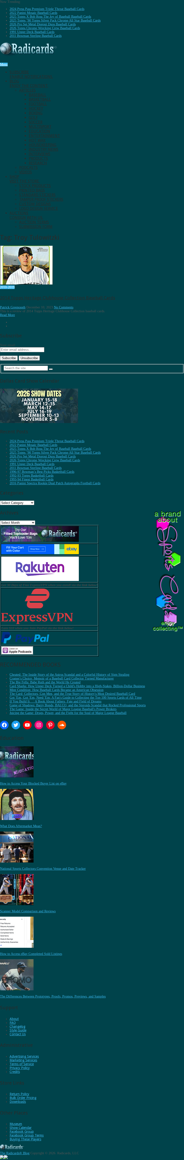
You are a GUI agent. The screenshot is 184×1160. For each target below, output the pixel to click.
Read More (7, 315)
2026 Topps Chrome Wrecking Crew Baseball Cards (45, 28)
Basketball (40, 99)
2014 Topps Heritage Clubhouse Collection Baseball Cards (57, 297)
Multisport (40, 126)
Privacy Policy (20, 1068)
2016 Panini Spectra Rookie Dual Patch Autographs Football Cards (55, 483)
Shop (25, 179)
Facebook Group (22, 1131)
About (14, 1019)
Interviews (39, 154)
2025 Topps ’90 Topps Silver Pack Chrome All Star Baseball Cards (55, 20)
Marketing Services (23, 1060)
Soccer (35, 122)
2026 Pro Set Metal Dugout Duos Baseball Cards (43, 24)
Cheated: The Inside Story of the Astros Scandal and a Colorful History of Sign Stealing (69, 674)
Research (38, 163)
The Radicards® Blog (14, 1153)
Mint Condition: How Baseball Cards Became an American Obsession (57, 690)
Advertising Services (24, 1056)
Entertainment (44, 136)
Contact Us (18, 1034)
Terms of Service (22, 1064)
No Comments (63, 307)
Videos (25, 172)
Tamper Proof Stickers (41, 199)
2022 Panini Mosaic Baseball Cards (33, 13)
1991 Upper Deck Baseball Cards (32, 32)
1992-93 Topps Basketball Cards (31, 475)
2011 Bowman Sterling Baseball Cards (36, 36)
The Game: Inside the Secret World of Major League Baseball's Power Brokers (63, 709)
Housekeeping (42, 145)
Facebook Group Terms (27, 1135)
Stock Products (35, 186)
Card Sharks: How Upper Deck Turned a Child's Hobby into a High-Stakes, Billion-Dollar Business (77, 686)
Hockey (36, 108)
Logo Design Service (38, 208)
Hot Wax (37, 140)
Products (38, 158)
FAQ (13, 1023)
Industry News (43, 149)
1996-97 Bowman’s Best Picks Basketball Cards (42, 472)
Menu (4, 64)
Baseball (37, 95)
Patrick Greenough (12, 307)
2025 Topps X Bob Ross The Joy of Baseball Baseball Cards (50, 16)
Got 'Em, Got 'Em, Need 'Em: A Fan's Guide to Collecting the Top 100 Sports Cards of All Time (76, 697)
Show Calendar (21, 1128)
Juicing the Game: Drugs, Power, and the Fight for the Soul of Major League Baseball (68, 713)
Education (39, 131)
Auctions (26, 215)
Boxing (35, 113)
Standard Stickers (37, 195)
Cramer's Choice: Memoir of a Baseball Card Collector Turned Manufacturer (62, 678)
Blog (29, 83)
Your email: (8, 345)
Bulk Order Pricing (23, 1098)
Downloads (18, 1102)
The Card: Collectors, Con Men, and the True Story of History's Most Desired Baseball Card (72, 694)
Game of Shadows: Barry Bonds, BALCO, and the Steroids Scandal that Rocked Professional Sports (78, 705)
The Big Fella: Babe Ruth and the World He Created (45, 682)
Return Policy (19, 1094)
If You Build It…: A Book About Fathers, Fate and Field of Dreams (55, 701)
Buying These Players (25, 1139)
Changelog (17, 1026)
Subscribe (31, 74)
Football (38, 104)
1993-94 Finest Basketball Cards (31, 479)
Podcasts (28, 167)
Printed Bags (32, 190)
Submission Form (35, 226)
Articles (27, 90)
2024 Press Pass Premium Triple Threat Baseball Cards (47, 9)
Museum (16, 1124)
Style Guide (18, 1030)
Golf (33, 117)
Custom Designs (35, 204)
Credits (15, 1072)
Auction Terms (34, 222)
